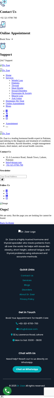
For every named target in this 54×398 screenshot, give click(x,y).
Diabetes (15, 83)
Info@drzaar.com (14, 162)
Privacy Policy (27, 299)
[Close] (1, 131)
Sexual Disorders (19, 90)
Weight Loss (17, 80)
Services (9, 78)
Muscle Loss (17, 96)
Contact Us (27, 275)
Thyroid (15, 85)
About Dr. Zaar (27, 294)
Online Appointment (15, 103)
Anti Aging (17, 98)
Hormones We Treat (15, 101)
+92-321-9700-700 (14, 165)
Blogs (8, 106)
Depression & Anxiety (22, 93)
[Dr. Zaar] (5, 65)
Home (8, 75)
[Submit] (2, 179)
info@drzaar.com (28, 329)
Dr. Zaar (21, 385)
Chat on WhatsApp (27, 369)
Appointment (12, 123)
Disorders (27, 289)
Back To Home (7, 223)
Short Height (17, 88)
